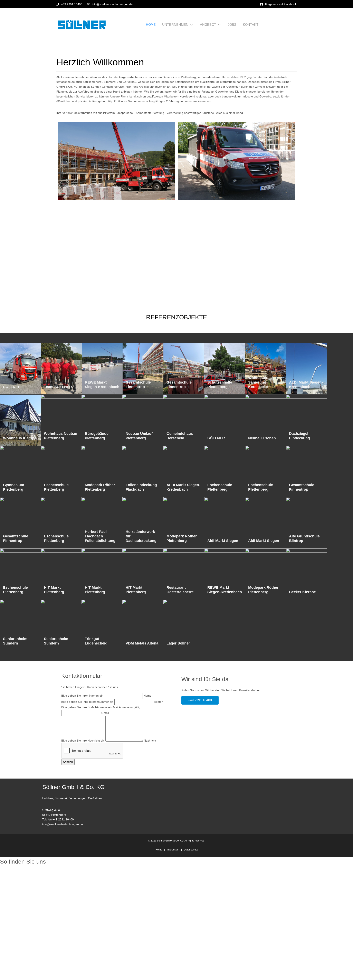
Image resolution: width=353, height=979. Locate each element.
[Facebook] (261, 4)
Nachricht (150, 740)
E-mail (105, 712)
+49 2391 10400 (71, 4)
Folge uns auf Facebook (281, 4)
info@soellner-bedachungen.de (112, 4)
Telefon (158, 701)
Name (147, 695)
